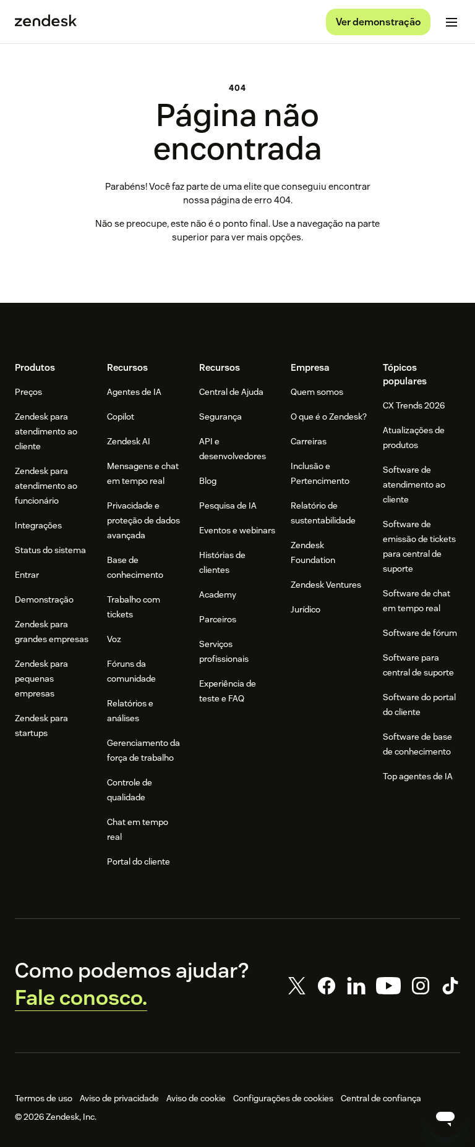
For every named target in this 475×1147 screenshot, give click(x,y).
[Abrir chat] (445, 1117)
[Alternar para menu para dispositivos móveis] (451, 22)
